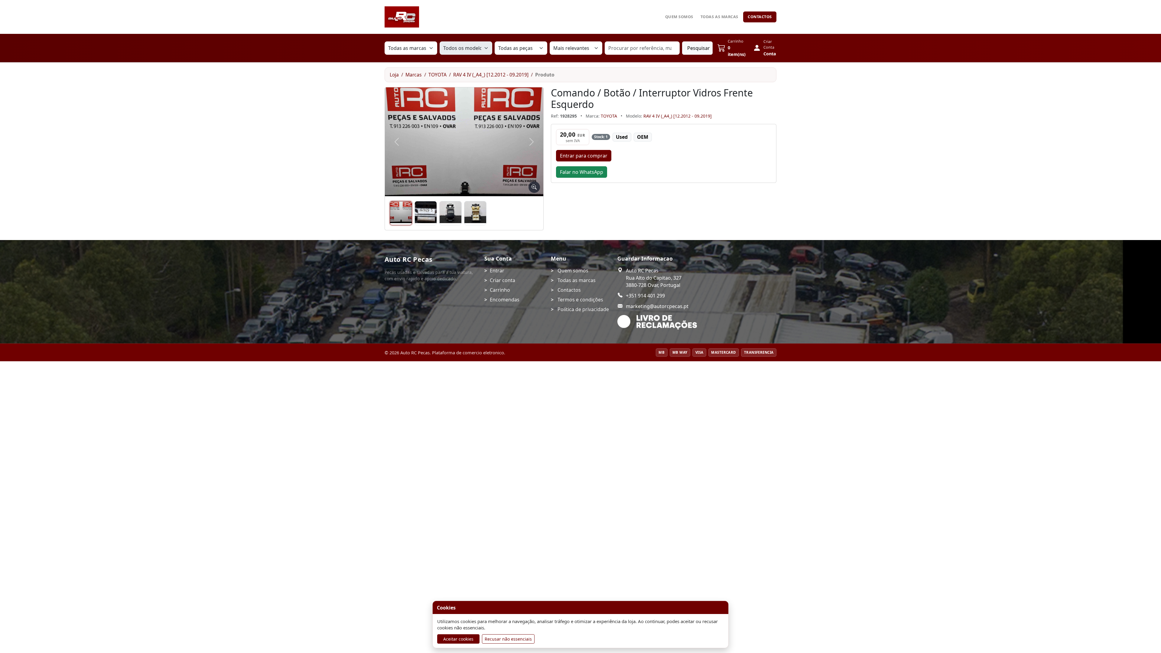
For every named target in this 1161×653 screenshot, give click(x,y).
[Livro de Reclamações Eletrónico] (657, 322)
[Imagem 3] (450, 213)
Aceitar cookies (458, 639)
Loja (394, 74)
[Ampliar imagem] (534, 187)
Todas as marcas (719, 16)
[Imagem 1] (401, 213)
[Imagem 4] (475, 213)
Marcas (413, 74)
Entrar (497, 270)
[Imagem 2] (426, 213)
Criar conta (502, 280)
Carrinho (500, 290)
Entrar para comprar (583, 155)
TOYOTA (437, 74)
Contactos (760, 16)
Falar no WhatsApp (581, 172)
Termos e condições (580, 299)
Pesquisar (698, 48)
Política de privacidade (583, 309)
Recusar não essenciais (508, 639)
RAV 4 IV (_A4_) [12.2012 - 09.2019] (490, 74)
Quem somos (679, 16)
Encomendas (504, 299)
